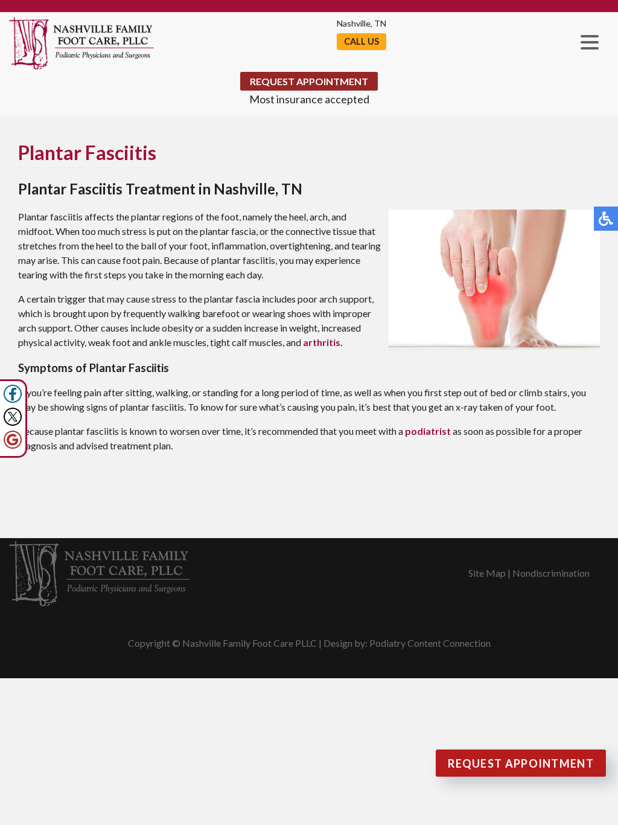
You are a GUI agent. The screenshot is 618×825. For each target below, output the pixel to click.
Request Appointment (309, 81)
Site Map (487, 573)
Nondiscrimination (551, 573)
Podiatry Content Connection (430, 643)
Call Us (361, 41)
